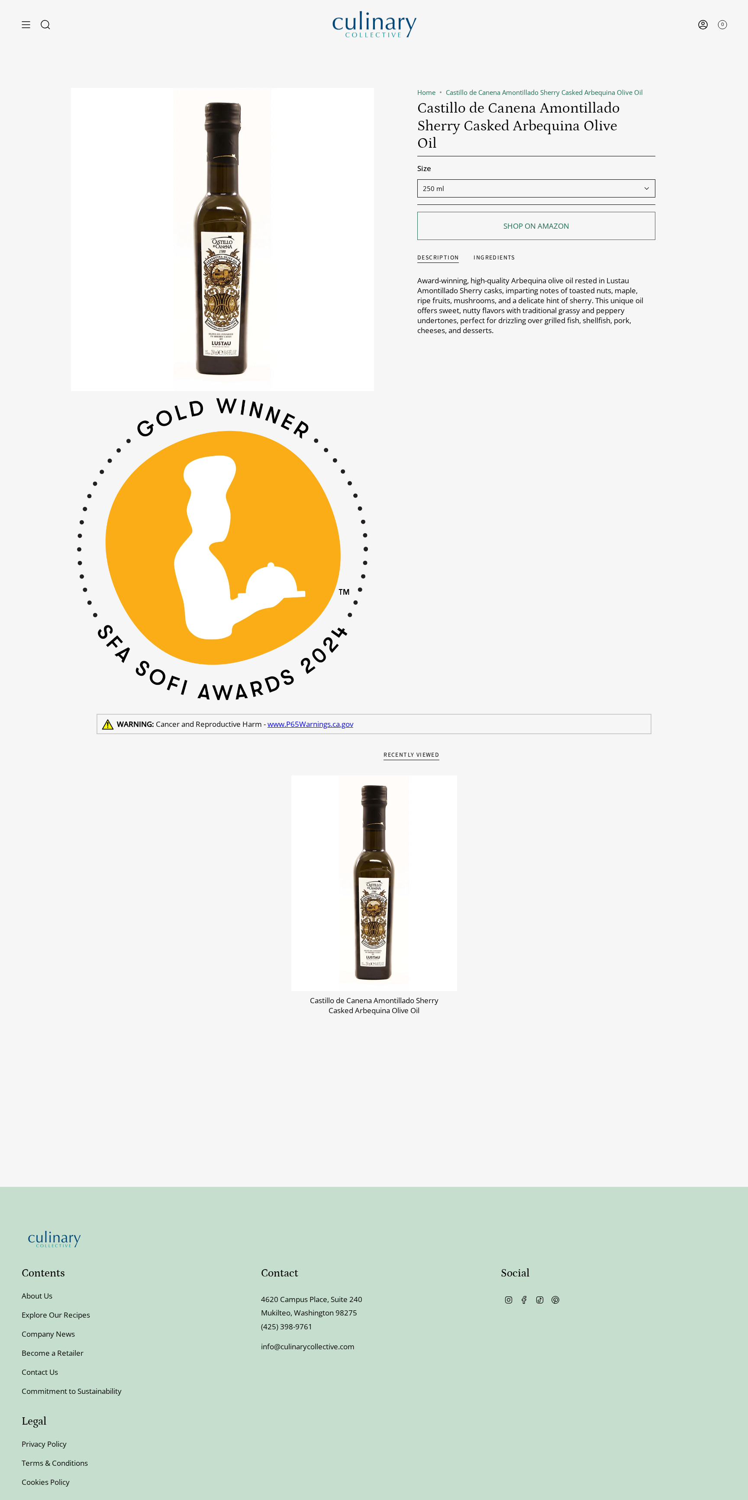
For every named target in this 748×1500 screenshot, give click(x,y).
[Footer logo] (54, 1239)
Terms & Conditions (55, 1463)
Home (426, 92)
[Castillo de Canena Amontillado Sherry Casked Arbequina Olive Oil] (374, 883)
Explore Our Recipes (56, 1315)
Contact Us (40, 1372)
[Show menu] (26, 24)
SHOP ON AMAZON (536, 226)
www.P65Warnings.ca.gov (310, 724)
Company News (48, 1334)
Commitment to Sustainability (72, 1391)
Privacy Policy (44, 1444)
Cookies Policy (46, 1482)
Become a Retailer (53, 1353)
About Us (37, 1296)
